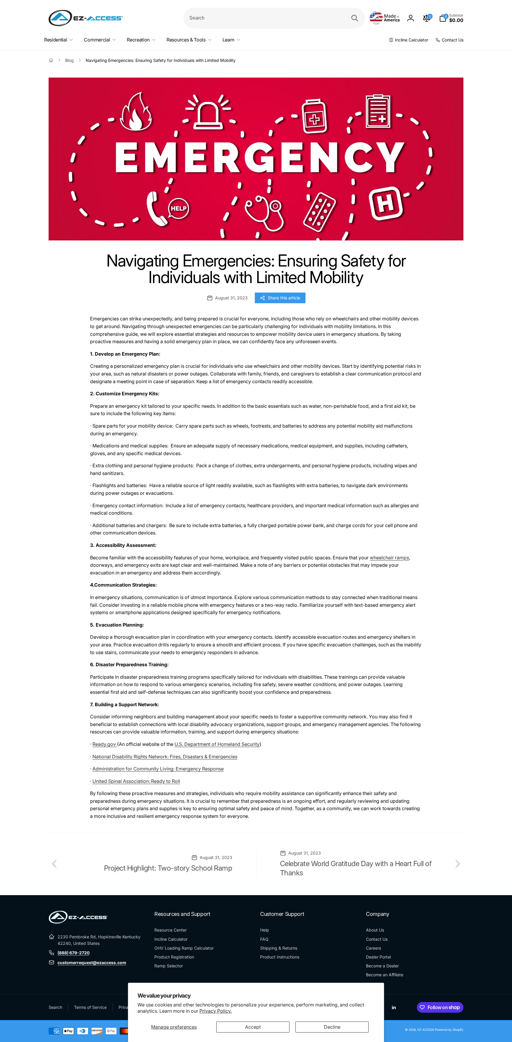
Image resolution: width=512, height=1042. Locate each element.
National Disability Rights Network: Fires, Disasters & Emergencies (164, 757)
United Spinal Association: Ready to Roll (136, 781)
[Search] (355, 18)
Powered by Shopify (449, 1029)
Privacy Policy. (215, 1011)
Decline (332, 1027)
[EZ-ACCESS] (78, 922)
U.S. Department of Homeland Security (217, 744)
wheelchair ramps (389, 558)
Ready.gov (104, 744)
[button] (451, 18)
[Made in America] (384, 18)
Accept (253, 1027)
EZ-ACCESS (425, 1029)
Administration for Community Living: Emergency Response (158, 769)
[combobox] (274, 18)
